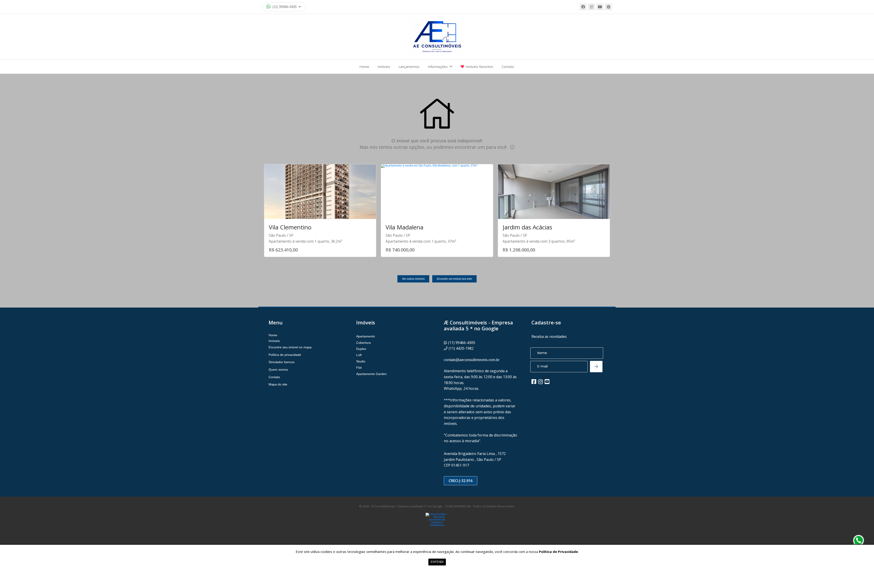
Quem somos (278, 369)
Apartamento (365, 336)
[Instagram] (591, 6)
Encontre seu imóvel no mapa (290, 347)
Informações (438, 66)
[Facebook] (583, 6)
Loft (359, 355)
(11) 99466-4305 (284, 7)
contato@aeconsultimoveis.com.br (471, 360)
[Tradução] (608, 6)
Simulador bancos (282, 362)
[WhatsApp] (858, 540)
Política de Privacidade (558, 551)
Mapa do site (278, 384)
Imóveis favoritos (479, 66)
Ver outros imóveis (413, 278)
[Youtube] (600, 6)
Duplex (361, 349)
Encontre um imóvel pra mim (454, 278)
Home (364, 66)
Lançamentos (409, 66)
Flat (359, 367)
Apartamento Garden (371, 374)
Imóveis (384, 66)
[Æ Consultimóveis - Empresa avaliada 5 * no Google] (437, 36)
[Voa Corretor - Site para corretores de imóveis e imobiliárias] (437, 526)
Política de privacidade (285, 355)
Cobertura (363, 342)
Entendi (437, 562)
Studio (360, 361)
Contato (508, 66)
